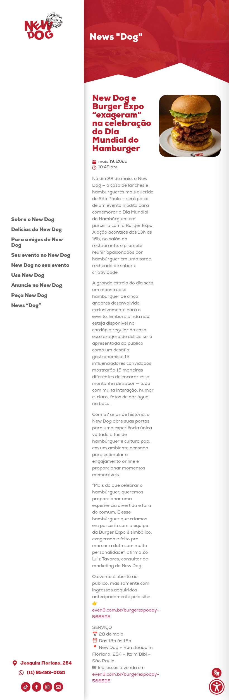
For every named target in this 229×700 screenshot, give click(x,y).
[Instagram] (47, 687)
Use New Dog (27, 276)
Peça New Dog (29, 296)
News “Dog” (26, 306)
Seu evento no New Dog (40, 256)
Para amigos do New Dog (37, 243)
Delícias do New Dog (36, 230)
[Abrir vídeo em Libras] (216, 673)
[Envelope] (58, 687)
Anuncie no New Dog (36, 286)
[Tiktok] (25, 687)
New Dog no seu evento (40, 266)
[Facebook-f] (36, 687)
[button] (217, 687)
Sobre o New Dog (32, 220)
